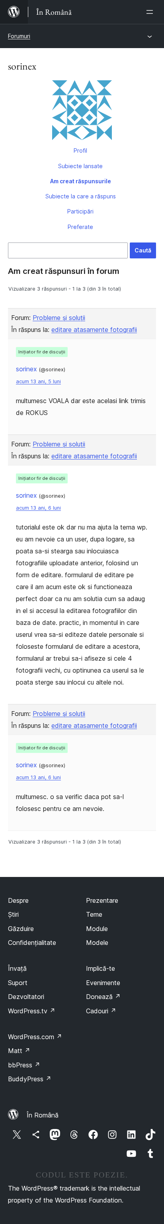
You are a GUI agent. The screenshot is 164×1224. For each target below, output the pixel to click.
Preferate (80, 226)
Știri (13, 914)
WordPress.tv (31, 1011)
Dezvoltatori (26, 997)
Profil (80, 150)
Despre (18, 900)
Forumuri (19, 36)
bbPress (24, 1065)
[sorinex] (82, 111)
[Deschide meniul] (151, 12)
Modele (97, 943)
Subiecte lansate (80, 166)
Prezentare (102, 900)
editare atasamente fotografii (94, 330)
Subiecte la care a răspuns (80, 196)
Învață (17, 968)
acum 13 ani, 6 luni (38, 508)
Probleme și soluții (59, 318)
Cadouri (101, 1011)
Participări (80, 211)
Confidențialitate (32, 943)
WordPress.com (35, 1037)
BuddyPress (29, 1079)
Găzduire (21, 929)
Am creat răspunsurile (80, 181)
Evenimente (103, 983)
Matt (19, 1051)
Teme (94, 914)
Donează (103, 997)
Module (97, 929)
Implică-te (100, 968)
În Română (43, 1115)
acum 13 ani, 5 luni (38, 381)
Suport (17, 983)
